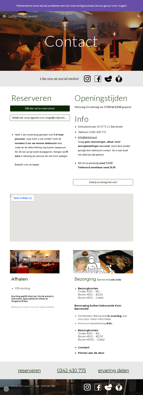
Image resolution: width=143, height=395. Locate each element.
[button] (4, 16)
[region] (71, 5)
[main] (71, 41)
